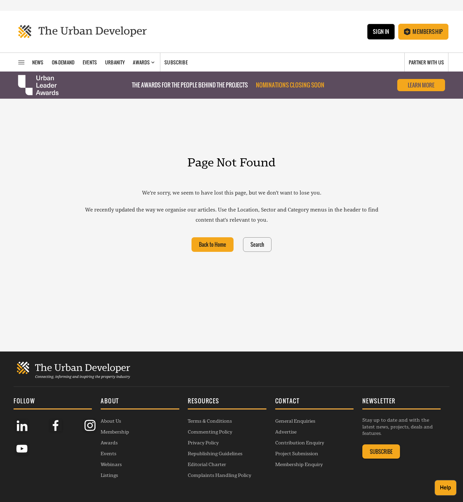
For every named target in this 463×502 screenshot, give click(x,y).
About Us (111, 421)
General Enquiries (295, 421)
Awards (109, 442)
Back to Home (212, 244)
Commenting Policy (210, 432)
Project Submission (296, 453)
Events (108, 453)
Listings (109, 475)
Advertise (286, 432)
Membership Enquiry (299, 464)
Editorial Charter (207, 464)
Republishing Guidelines (215, 453)
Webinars (111, 464)
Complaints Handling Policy (219, 475)
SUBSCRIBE (381, 451)
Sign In (381, 31)
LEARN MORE (421, 85)
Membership (427, 31)
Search (257, 244)
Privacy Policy (203, 442)
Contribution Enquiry (299, 442)
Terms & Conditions (210, 421)
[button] (140, 401)
